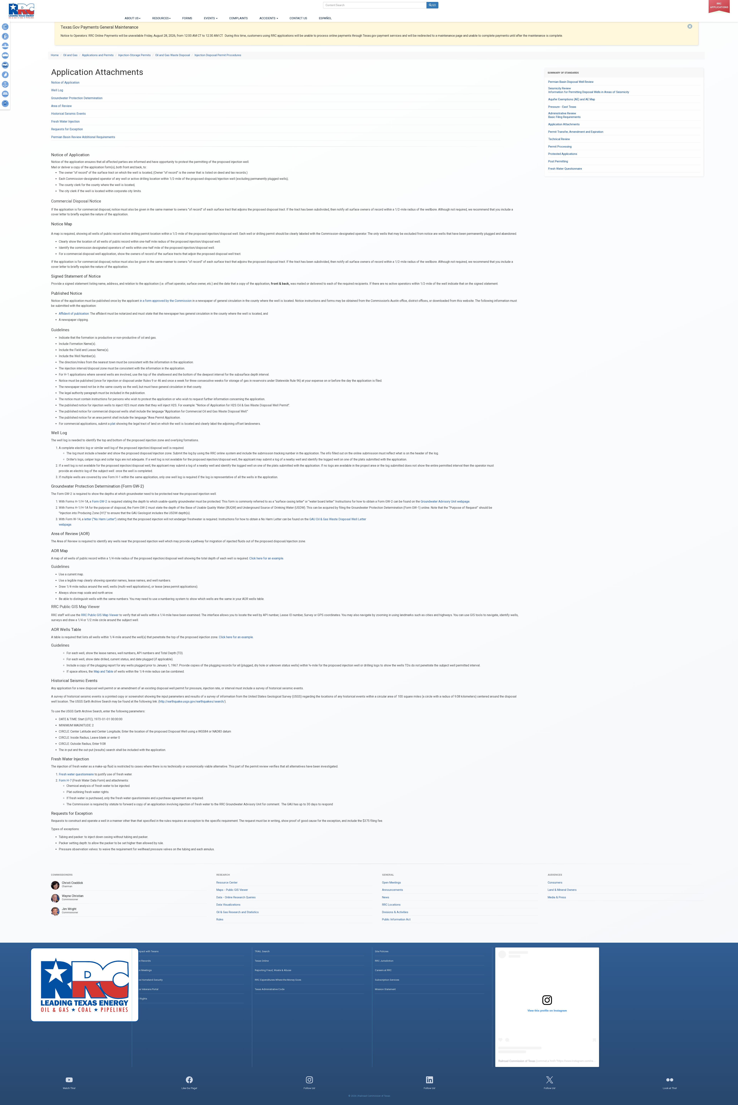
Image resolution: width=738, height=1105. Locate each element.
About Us (132, 18)
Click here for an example (266, 558)
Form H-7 (65, 780)
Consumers (555, 882)
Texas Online (262, 960)
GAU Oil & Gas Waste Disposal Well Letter (337, 519)
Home (55, 55)
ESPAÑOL (325, 18)
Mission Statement (385, 989)
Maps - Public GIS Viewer (232, 890)
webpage (65, 524)
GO (434, 5)
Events (210, 18)
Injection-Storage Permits (134, 55)
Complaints (238, 18)
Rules (219, 919)
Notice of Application (65, 82)
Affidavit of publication (74, 313)
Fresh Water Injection (65, 121)
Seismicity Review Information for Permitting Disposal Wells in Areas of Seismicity (588, 90)
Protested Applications (562, 154)
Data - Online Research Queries (236, 897)
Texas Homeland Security (149, 979)
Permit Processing (560, 146)
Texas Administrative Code (269, 989)
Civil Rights (141, 998)
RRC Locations (391, 904)
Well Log (57, 90)
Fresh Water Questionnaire (565, 168)
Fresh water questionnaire (76, 774)
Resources (160, 18)
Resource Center (227, 882)
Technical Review (559, 139)
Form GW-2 (99, 501)
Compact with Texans (147, 951)
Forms (187, 18)
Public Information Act (396, 919)
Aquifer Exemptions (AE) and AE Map (571, 99)
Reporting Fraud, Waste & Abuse (273, 970)
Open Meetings (391, 882)
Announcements (392, 890)
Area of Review (61, 106)
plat (112, 424)
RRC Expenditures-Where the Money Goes (278, 979)
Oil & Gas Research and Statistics (237, 912)
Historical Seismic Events (68, 113)
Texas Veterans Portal (146, 989)
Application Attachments (564, 124)
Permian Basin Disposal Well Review (570, 82)
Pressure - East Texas (562, 107)
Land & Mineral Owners (562, 890)
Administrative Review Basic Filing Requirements (564, 115)
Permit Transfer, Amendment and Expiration (575, 132)
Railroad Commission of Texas (516, 1060)
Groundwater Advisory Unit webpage (445, 501)
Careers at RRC (383, 970)
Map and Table (104, 671)
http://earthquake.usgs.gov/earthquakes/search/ (192, 701)
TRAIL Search (262, 951)
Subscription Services (387, 979)
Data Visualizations (228, 904)
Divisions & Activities (395, 912)
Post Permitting (558, 161)
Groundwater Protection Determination (76, 98)
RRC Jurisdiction (384, 960)
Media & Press (557, 897)
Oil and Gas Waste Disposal (172, 55)
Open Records (143, 960)
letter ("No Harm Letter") (100, 519)
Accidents (267, 18)
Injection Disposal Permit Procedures (217, 55)
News (385, 897)
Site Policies (381, 951)
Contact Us (298, 18)
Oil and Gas (70, 55)
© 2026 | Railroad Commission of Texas (369, 1096)
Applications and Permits (98, 55)
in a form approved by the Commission (166, 301)
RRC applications (719, 5)
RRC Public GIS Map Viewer (100, 615)
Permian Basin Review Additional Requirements (83, 137)
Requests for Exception (67, 129)
